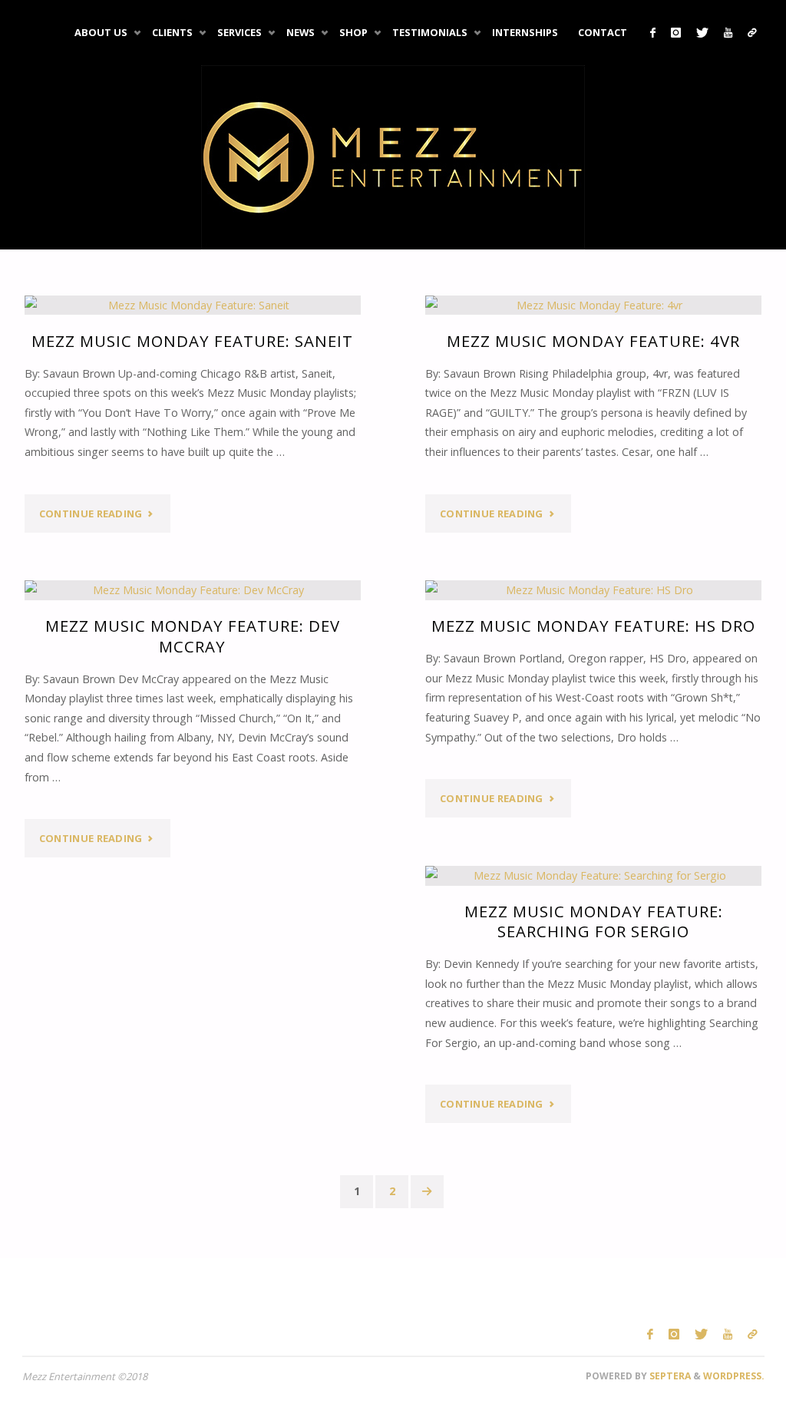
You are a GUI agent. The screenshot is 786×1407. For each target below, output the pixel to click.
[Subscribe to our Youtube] (728, 32)
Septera (669, 1375)
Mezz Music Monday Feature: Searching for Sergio (593, 921)
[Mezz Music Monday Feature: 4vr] (593, 305)
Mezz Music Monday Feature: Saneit (192, 341)
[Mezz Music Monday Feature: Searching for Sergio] (593, 876)
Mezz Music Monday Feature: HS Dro (593, 625)
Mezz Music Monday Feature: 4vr (593, 341)
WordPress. (734, 1375)
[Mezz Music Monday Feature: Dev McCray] (193, 590)
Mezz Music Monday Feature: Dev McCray (192, 635)
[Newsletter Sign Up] (752, 32)
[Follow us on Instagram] (676, 32)
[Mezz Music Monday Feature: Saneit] (193, 305)
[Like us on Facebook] (652, 32)
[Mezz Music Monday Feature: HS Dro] (593, 590)
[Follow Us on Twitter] (702, 32)
